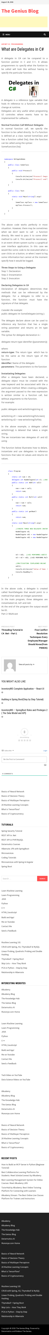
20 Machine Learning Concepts (14, 804)
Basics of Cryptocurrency (12, 813)
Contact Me (6, 926)
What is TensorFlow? (10, 809)
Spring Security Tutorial (11, 830)
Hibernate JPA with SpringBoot (15, 848)
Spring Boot (6, 866)
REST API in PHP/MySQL (12, 839)
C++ (3, 907)
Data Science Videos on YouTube (15, 1079)
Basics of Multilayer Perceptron (15, 800)
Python (4, 903)
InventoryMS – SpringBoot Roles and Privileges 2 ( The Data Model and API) (24, 712)
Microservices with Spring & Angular (17, 862)
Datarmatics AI (8, 1007)
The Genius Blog (20, 10)
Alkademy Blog (8, 994)
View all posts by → (26, 664)
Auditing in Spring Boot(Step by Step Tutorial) (22, 699)
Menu (7, 34)
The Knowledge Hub (10, 998)
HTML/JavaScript (9, 912)
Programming (17, 44)
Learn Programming (10, 895)
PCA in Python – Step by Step (14, 967)
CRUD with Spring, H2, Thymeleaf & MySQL (20, 946)
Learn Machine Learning (11, 890)
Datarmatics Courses (10, 844)
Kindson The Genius (23, 1331)
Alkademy (5, 989)
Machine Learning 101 (11, 942)
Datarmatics (6, 1331)
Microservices (7, 853)
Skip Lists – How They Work (13, 963)
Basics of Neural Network (12, 791)
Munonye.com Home (10, 1011)
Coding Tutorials (8, 857)
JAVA (3, 899)
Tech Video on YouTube (11, 1075)
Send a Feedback (8, 930)
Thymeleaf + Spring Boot (12, 959)
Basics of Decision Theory (12, 796)
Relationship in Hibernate (12, 972)
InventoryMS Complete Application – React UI (22, 688)
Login (45, 750)
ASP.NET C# (5, 44)
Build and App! (7, 917)
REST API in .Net (8, 835)
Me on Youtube (8, 921)
